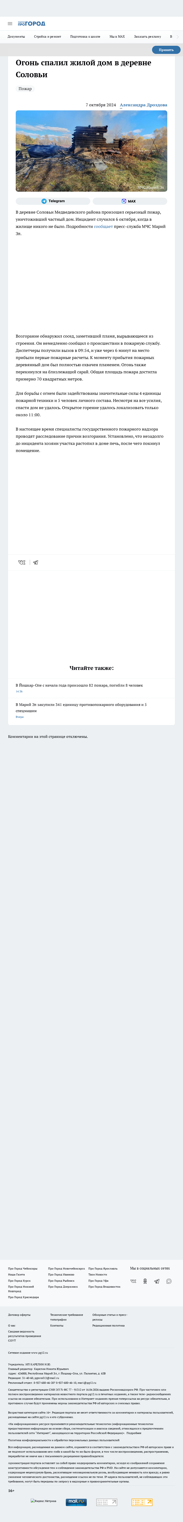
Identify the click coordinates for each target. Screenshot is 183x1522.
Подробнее (134, 1433)
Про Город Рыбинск (61, 1280)
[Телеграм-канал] (53, 201)
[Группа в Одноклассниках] (145, 1281)
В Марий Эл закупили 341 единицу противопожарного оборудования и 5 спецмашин (81, 710)
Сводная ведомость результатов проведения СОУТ (24, 1336)
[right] (177, 37)
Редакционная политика (108, 1325)
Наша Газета (16, 1274)
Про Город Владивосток (104, 1286)
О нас (11, 1325)
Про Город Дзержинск (63, 1286)
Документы (16, 36)
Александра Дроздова (143, 105)
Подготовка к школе (85, 36)
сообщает (103, 226)
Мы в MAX (117, 36)
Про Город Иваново (61, 1274)
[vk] (22, 562)
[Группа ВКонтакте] (133, 1281)
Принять (166, 50)
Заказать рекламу (147, 36)
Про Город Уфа (98, 1280)
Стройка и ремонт (47, 36)
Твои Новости (97, 1274)
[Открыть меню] (10, 23)
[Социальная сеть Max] (130, 201)
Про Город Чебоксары (22, 1268)
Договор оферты (19, 1314)
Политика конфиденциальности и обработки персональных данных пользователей (63, 1440)
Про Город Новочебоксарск (66, 1268)
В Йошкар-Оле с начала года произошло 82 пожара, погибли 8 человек (79, 688)
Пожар (25, 88)
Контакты (56, 1325)
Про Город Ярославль (102, 1268)
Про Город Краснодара (23, 1297)
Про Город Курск (19, 1280)
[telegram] (37, 562)
